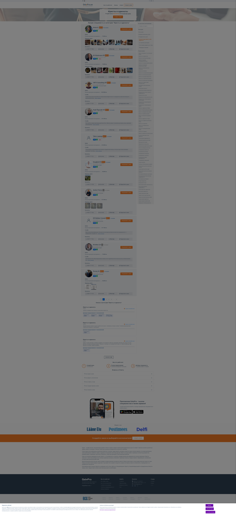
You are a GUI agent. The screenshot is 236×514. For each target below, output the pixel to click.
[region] (118, 508)
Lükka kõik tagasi (209, 508)
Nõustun (209, 505)
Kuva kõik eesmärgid (210, 512)
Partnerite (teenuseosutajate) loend (107, 509)
